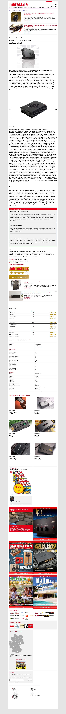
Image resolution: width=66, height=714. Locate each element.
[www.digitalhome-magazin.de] (12, 628)
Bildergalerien (16, 694)
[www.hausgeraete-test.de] (17, 628)
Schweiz (12, 654)
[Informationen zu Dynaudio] (31, 613)
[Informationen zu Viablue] (26, 619)
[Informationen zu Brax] (26, 613)
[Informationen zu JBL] (26, 616)
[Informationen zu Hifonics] (22, 616)
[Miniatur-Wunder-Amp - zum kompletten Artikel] (16, 17)
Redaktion (15, 692)
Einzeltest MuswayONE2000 (37, 435)
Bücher (14, 689)
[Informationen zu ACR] (12, 613)
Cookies (32, 693)
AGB (32, 690)
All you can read (47, 7)
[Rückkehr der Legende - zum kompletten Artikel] (16, 285)
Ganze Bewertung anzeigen (16, 264)
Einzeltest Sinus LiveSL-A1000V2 (37, 458)
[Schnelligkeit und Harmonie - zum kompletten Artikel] (16, 29)
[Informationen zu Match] (31, 616)
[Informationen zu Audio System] (17, 613)
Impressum (33, 688)
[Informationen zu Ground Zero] (12, 616)
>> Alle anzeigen (27, 21)
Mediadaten (33, 689)
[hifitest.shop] (30, 628)
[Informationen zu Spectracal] (17, 619)
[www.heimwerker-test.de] (22, 628)
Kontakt (32, 694)
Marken (25, 7)
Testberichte (14, 7)
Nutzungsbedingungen (35, 695)
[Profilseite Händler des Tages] (21, 669)
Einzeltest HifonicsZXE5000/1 (37, 412)
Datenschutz (33, 692)
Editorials (15, 698)
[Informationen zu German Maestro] (51, 613)
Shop (43, 7)
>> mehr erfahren (13, 494)
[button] (56, 109)
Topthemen (15, 697)
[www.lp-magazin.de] (26, 628)
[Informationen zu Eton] (46, 613)
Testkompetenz (16, 690)
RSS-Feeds (15, 696)
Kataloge (15, 695)
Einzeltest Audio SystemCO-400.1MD (13, 458)
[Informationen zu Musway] (41, 616)
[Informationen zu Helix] (17, 616)
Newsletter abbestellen (15, 682)
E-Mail (17, 502)
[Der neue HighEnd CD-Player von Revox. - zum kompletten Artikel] (16, 296)
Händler (34, 7)
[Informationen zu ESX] (41, 613)
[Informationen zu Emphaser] (37, 613)
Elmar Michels (18, 501)
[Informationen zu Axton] (22, 613)
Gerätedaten (15, 693)
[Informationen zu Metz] (37, 616)
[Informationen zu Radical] (12, 619)
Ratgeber (39, 7)
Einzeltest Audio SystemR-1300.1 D (13, 412)
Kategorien (30, 7)
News (10, 7)
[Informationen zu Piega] (51, 616)
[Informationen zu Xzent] (31, 619)
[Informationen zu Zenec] (37, 619)
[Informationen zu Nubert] (46, 616)
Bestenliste (20, 7)
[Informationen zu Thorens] (22, 619)
